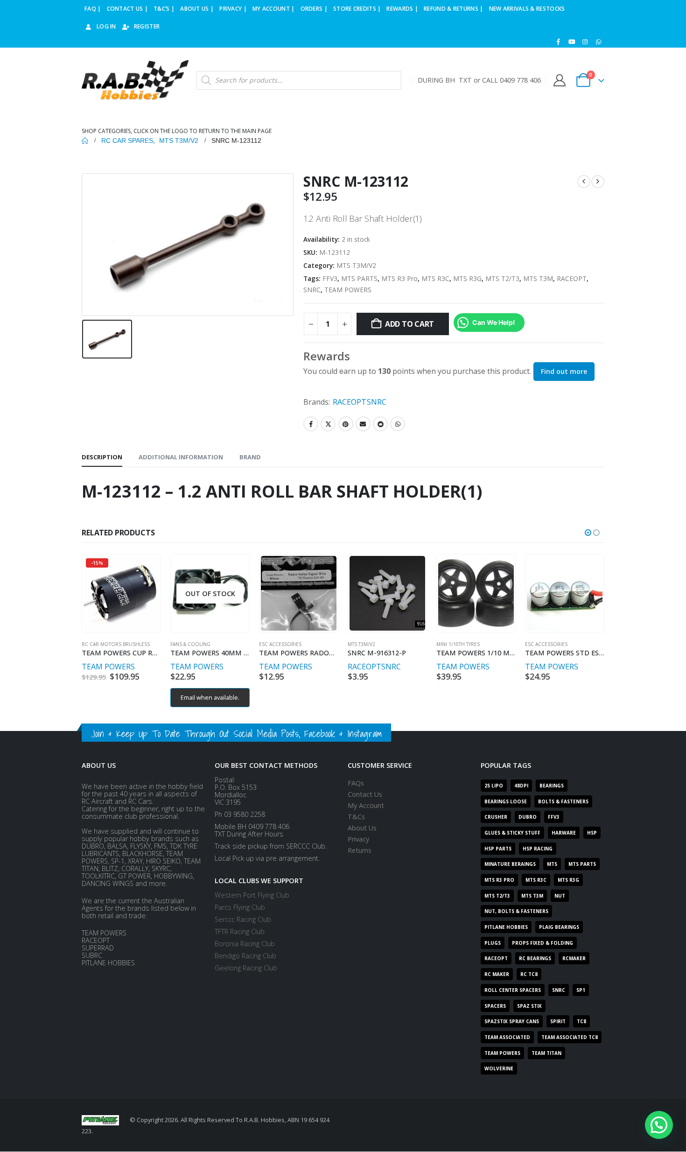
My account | (273, 9)
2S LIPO (493, 785)
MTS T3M (538, 278)
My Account (366, 805)
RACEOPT (572, 278)
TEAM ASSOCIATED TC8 (569, 1037)
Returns (359, 850)
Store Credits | (357, 9)
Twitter (328, 423)
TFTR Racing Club (240, 931)
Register (147, 26)
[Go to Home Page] (85, 140)
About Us (362, 827)
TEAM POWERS (347, 289)
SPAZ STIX (529, 1006)
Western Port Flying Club (252, 895)
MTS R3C (435, 278)
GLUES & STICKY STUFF (512, 832)
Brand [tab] (250, 457)
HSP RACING (538, 848)
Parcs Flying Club (240, 907)
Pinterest (345, 423)
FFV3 (329, 278)
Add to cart (409, 324)
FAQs (356, 783)
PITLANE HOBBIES (506, 927)
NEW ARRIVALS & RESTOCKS (527, 9)
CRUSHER (495, 817)
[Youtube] (572, 41)
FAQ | (92, 9)
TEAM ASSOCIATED (507, 1037)
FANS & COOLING (190, 644)
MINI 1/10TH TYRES (458, 644)
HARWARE (564, 832)
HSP (592, 832)
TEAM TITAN (546, 1053)
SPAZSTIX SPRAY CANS (511, 1021)
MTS (552, 864)
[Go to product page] (298, 593)
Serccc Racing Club (243, 919)
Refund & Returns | (453, 9)
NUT (559, 895)
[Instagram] (585, 41)
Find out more (564, 371)
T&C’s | (164, 9)
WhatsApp (397, 423)
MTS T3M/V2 (356, 265)
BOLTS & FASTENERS (563, 801)
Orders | (314, 9)
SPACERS (495, 1006)
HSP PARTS (497, 848)
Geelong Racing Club (246, 967)
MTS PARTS (359, 278)
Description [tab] (102, 457)
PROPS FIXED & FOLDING (542, 943)
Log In (106, 26)
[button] (588, 532)
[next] (597, 181)
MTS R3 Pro (399, 278)
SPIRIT (558, 1021)
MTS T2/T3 (502, 278)
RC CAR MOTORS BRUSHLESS (116, 644)
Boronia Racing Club (245, 943)
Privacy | (233, 9)
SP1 (580, 990)
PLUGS (492, 943)
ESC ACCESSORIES (280, 644)
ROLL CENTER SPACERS (512, 990)
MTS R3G (467, 278)
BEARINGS (551, 785)
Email (363, 423)
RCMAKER (574, 958)
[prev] (583, 181)
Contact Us (365, 794)
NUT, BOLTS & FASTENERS (516, 911)
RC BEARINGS (535, 958)
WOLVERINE (498, 1068)
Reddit (380, 423)
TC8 (581, 1021)
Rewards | (402, 9)
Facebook (310, 423)
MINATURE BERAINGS (510, 864)
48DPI (521, 785)
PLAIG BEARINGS (559, 927)
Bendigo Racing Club (245, 955)
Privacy (358, 839)
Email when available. (210, 697)
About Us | (197, 9)
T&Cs (356, 816)
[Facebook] (559, 41)
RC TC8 (529, 974)
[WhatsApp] (598, 41)
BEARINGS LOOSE (505, 801)
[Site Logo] (135, 80)
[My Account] (559, 80)
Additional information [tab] (181, 457)
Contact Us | (127, 9)
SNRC (312, 289)
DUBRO (527, 817)
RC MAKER (496, 974)
